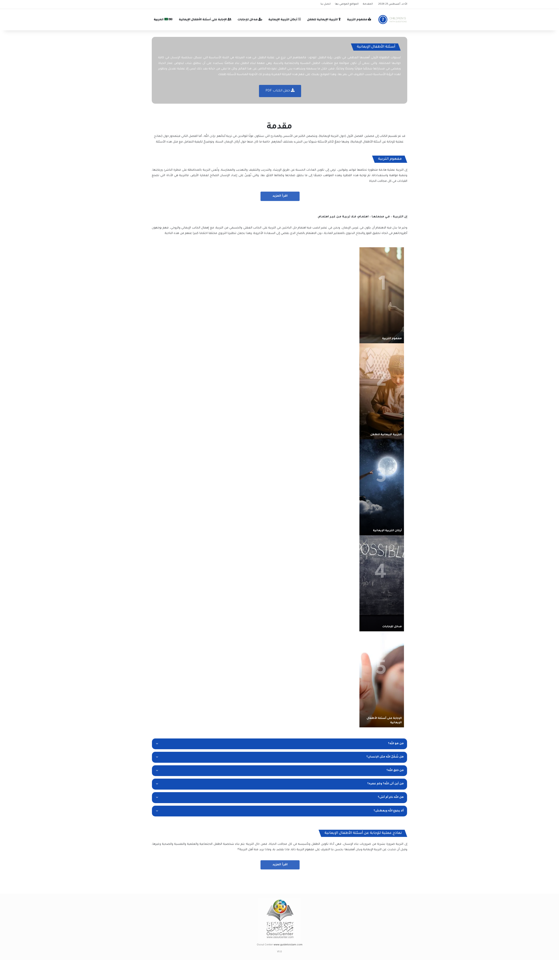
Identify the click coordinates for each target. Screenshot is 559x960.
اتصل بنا (326, 4)
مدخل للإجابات (248, 19)
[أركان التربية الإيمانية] (381, 487)
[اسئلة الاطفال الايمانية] (392, 19)
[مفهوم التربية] (381, 295)
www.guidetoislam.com (288, 945)
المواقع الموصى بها (347, 4)
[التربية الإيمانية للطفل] (381, 391)
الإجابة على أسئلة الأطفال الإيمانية (203, 19)
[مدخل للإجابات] (381, 583)
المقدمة (368, 4)
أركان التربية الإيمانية (283, 19)
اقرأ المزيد (280, 196)
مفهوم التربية (357, 19)
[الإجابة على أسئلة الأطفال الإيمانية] (381, 679)
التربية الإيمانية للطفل (322, 19)
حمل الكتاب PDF (278, 91)
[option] (381, 295)
